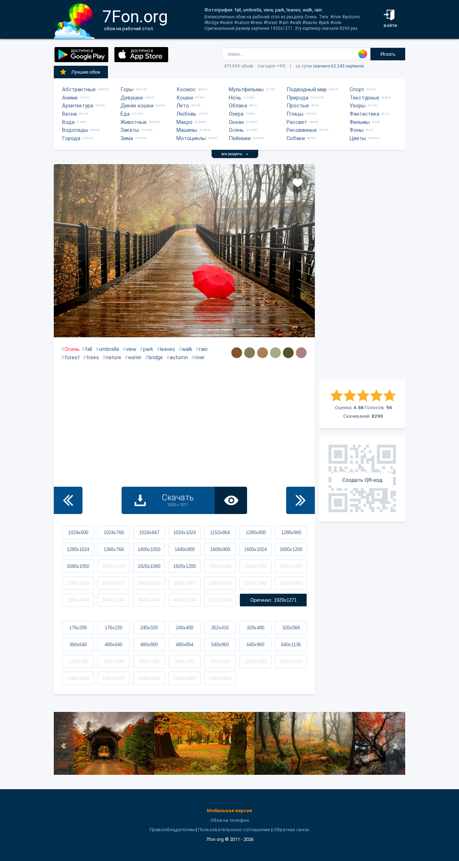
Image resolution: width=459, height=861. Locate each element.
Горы (126, 89)
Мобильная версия (229, 810)
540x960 (220, 644)
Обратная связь (291, 829)
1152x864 (220, 532)
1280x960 (291, 532)
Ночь (235, 97)
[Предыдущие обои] (68, 500)
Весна (69, 114)
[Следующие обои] (300, 500)
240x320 (149, 627)
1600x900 (220, 549)
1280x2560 (78, 678)
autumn (179, 357)
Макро (184, 122)
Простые (298, 105)
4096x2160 (184, 600)
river (200, 357)
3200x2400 (291, 583)
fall (88, 349)
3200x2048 (255, 583)
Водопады (75, 130)
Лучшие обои (85, 72)
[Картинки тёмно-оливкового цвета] (288, 352)
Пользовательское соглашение (234, 829)
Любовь (186, 114)
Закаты (129, 130)
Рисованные (302, 130)
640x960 (255, 644)
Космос (186, 89)
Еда (125, 114)
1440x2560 (149, 678)
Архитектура (77, 105)
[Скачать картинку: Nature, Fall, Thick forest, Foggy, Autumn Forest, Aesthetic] (305, 773)
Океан (236, 122)
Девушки (131, 97)
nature (113, 357)
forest (72, 357)
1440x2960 (220, 678)
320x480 (255, 627)
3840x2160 (113, 600)
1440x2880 (184, 678)
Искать (388, 54)
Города (71, 138)
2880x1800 (184, 583)
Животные (133, 122)
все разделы (235, 154)
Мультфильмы (246, 89)
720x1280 (78, 661)
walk (187, 349)
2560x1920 (113, 583)
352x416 (220, 627)
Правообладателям (172, 829)
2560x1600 (78, 583)
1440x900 (185, 549)
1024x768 (114, 532)
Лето (182, 105)
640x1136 (291, 644)
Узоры (357, 105)
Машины (186, 130)
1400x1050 (149, 549)
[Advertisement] (362, 272)
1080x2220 (291, 661)
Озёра (236, 114)
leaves (167, 349)
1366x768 (114, 549)
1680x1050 (78, 566)
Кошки (184, 97)
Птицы (295, 114)
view (131, 349)
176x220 (113, 627)
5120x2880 (220, 600)
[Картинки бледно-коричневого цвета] (262, 352)
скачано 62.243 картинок (338, 66)
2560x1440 (291, 566)
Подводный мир (307, 89)
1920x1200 (184, 566)
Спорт (357, 89)
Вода (68, 122)
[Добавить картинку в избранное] (297, 182)
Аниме (70, 97)
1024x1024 (184, 532)
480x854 (184, 644)
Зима (126, 138)
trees (92, 357)
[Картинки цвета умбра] (236, 352)
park (148, 349)
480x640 (113, 644)
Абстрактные (79, 89)
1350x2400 (113, 678)
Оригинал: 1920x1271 (273, 600)
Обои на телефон (229, 820)
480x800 (149, 644)
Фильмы (360, 122)
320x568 (291, 627)
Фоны (357, 130)
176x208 (78, 627)
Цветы (358, 138)
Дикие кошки (136, 105)
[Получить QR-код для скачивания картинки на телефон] (362, 478)
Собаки (296, 138)
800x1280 (149, 661)
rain (203, 349)
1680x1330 (113, 566)
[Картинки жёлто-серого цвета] (275, 352)
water (135, 357)
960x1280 (185, 661)
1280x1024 (78, 549)
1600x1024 (255, 549)
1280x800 (256, 532)
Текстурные (364, 97)
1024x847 (149, 532)
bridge (155, 357)
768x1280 (114, 661)
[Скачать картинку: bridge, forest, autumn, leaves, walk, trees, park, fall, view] (104, 773)
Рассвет (297, 122)
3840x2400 (149, 600)
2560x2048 (220, 583)
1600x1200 (291, 549)
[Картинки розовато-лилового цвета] (301, 352)
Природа (297, 97)
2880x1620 (149, 583)
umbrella (109, 349)
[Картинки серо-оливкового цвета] (249, 352)
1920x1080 (149, 566)
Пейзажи (240, 138)
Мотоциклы (191, 138)
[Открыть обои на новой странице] (231, 500)
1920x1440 (220, 566)
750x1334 (220, 661)
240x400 (184, 627)
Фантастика (364, 114)
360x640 (78, 644)
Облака (238, 105)
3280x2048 (78, 600)
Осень (236, 130)
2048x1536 (255, 566)
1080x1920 (255, 661)
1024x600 (78, 532)
